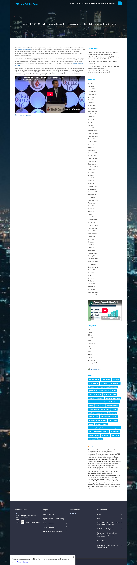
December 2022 (93, 158)
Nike (103, 405)
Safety (90, 357)
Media (90, 349)
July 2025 (91, 97)
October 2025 (92, 91)
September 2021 (93, 200)
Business (90, 332)
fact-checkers (93, 387)
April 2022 (91, 181)
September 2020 (93, 234)
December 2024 (93, 111)
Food (89, 340)
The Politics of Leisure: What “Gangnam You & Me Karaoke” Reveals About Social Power (103, 72)
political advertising (95, 413)
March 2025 (91, 105)
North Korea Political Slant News (52, 531)
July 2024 (91, 119)
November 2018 (93, 295)
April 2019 (91, 281)
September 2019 (93, 267)
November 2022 (93, 161)
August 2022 (92, 169)
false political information (108, 387)
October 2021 (92, 197)
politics (114, 417)
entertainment (115, 383)
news (97, 405)
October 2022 (92, 164)
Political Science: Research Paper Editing (28, 516)
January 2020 (92, 256)
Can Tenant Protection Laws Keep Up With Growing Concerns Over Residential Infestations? (103, 58)
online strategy (94, 409)
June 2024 (91, 122)
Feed (91, 446)
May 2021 (91, 211)
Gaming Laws (92, 343)
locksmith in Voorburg (113, 398)
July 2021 (91, 206)
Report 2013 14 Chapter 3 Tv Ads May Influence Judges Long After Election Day (107, 535)
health (114, 391)
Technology (91, 360)
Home (72, 3)
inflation (92, 398)
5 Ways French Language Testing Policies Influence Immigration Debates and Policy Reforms (103, 53)
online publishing (112, 405)
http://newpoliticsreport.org (23, 115)
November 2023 (93, 136)
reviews (98, 424)
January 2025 (92, 108)
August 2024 (92, 117)
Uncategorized (92, 363)
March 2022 (91, 183)
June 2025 (91, 100)
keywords (100, 398)
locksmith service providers (98, 402)
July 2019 (91, 272)
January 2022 (92, 189)
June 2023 (91, 144)
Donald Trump (93, 383)
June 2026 (91, 83)
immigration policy (95, 394)
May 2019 (91, 278)
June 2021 (91, 208)
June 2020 (91, 242)
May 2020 (91, 245)
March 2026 (91, 89)
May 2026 (91, 86)
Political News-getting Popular (106, 529)
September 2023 (93, 142)
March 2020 (91, 250)
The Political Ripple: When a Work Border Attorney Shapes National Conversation (103, 67)
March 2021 (91, 217)
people (114, 409)
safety (105, 424)
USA (117, 435)
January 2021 (92, 222)
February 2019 (92, 286)
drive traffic (104, 383)
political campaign (110, 413)
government (93, 391)
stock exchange (94, 435)
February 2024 (92, 130)
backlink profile (94, 379)
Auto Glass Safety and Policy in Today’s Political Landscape (102, 62)
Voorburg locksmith (95, 439)
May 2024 (91, 125)
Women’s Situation (48, 514)
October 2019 (92, 264)
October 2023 (92, 139)
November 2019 (93, 261)
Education (91, 335)
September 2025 (93, 94)
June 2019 (91, 275)
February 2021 (92, 220)
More (78, 3)
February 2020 (92, 253)
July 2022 (91, 172)
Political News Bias (48, 527)
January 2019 (92, 289)
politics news (113, 420)
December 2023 (93, 133)
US (113, 435)
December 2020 (93, 225)
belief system (106, 379)
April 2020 (91, 247)
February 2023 (92, 153)
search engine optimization (98, 428)
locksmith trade (114, 402)
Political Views (105, 417)
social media (115, 431)
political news (93, 417)
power (91, 424)
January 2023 (92, 156)
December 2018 (93, 292)
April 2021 (91, 214)
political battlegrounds (24, 50)
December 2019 (93, 259)
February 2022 (92, 186)
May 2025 (91, 103)
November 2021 (93, 195)
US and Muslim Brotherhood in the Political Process (98, 3)
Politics (90, 354)
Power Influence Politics (33, 522)
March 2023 (91, 150)
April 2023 (91, 147)
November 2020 (93, 228)
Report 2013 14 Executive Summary (53, 519)
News (89, 352)
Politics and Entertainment (97, 420)
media (91, 405)
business (116, 379)
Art (89, 329)
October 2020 (92, 231)
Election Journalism (48, 523)
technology (105, 435)
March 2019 (91, 284)
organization (105, 409)
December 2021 (93, 192)
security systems (114, 428)
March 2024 (91, 128)
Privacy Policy (101, 541)
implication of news (110, 394)
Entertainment (92, 338)
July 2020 (91, 239)
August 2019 (92, 270)
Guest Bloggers (104, 391)
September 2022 (93, 167)
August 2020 (92, 236)
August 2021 (92, 203)
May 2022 (91, 178)
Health (90, 346)
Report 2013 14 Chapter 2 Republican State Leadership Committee (108, 524)
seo (90, 431)
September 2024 (93, 114)
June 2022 (91, 175)
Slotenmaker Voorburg (101, 431)
